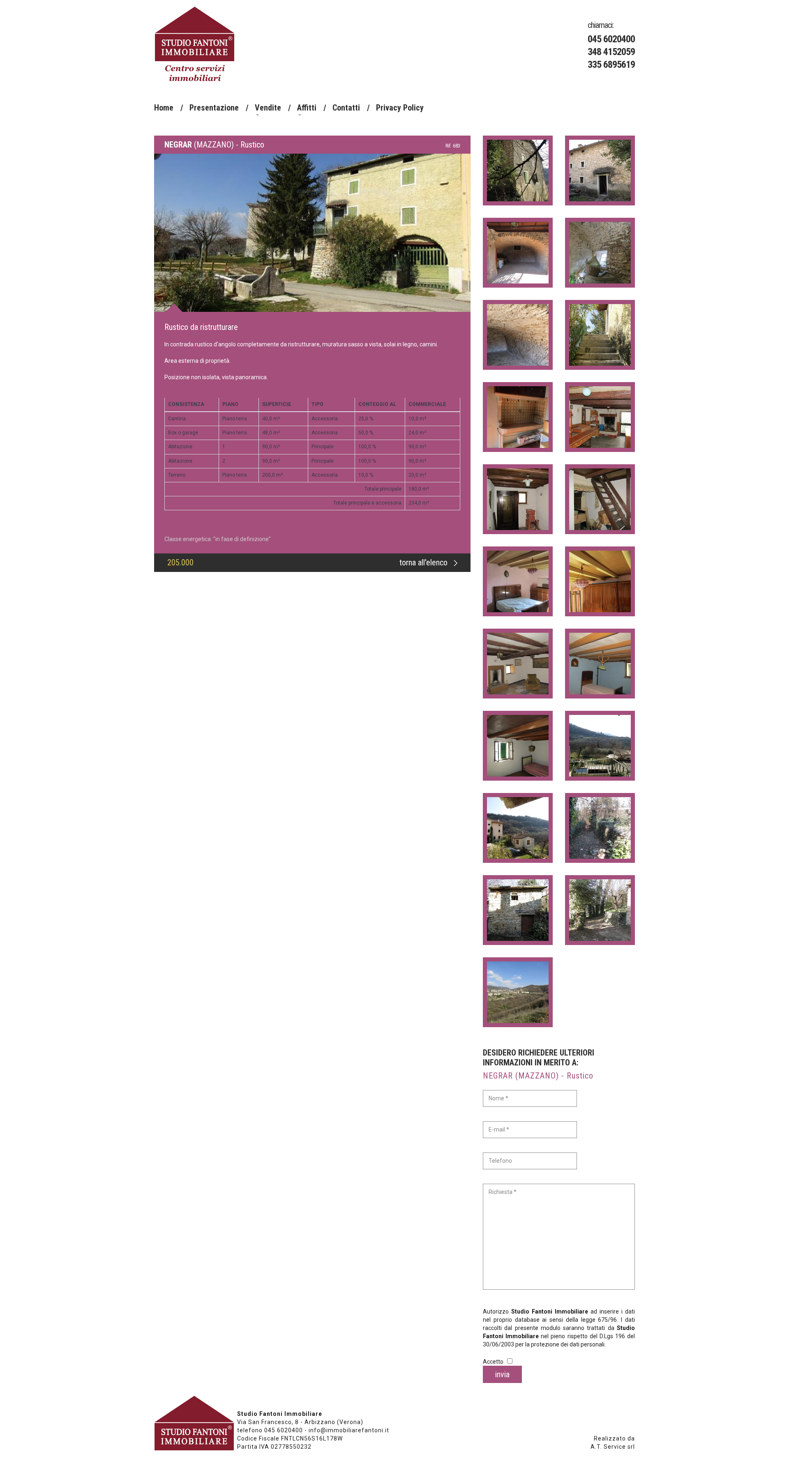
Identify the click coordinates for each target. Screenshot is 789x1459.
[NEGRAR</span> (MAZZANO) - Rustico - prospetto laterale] (518, 170)
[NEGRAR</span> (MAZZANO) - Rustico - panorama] (600, 746)
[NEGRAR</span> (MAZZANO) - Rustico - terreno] (600, 828)
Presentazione (214, 108)
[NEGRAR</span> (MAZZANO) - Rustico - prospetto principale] (312, 224)
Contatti (346, 108)
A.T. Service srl (613, 1446)
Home (163, 108)
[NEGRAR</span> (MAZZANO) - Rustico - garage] (518, 253)
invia (502, 1374)
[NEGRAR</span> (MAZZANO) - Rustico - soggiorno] (518, 499)
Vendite (268, 108)
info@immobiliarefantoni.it (349, 1430)
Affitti (306, 108)
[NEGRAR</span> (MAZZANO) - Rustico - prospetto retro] (600, 170)
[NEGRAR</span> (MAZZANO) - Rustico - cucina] (518, 417)
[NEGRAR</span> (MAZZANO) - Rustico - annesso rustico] (518, 910)
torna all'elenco (424, 562)
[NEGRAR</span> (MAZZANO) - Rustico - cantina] (600, 253)
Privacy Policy (400, 108)
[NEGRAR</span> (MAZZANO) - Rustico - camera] (518, 581)
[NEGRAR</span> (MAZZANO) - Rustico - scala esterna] (600, 335)
